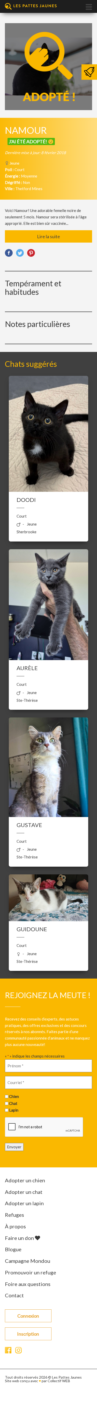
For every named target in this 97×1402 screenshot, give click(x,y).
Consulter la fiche (48, 441)
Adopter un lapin (24, 1203)
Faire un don (20, 1238)
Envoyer (14, 1146)
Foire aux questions (27, 1284)
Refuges (14, 1215)
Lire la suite (48, 236)
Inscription (28, 1334)
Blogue (13, 1249)
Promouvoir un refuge (30, 1272)
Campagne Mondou (27, 1261)
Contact (14, 1295)
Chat (13, 1103)
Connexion (28, 1316)
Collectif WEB (59, 1381)
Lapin (13, 1110)
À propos (15, 1226)
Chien (14, 1096)
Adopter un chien (25, 1180)
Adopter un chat (23, 1192)
